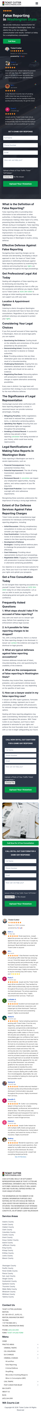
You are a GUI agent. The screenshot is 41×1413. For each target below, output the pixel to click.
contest (14, 643)
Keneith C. (12, 1099)
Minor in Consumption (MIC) (16, 1378)
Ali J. (12, 85)
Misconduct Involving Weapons (17, 1375)
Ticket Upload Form (15, 1333)
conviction (15, 437)
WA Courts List (10, 1402)
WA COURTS (6, 1388)
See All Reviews (20, 1157)
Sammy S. (11, 1082)
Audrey (10, 1138)
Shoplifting (9, 1371)
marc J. (13, 62)
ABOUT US (6, 1392)
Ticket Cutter (16, 48)
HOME (4, 1341)
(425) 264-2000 (26, 292)
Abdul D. (11, 1017)
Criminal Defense (12, 1368)
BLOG (4, 1395)
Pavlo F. (13, 108)
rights (30, 266)
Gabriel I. (11, 1121)
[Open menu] (37, 3)
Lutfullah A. (12, 999)
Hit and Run (10, 1361)
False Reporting (11, 1365)
